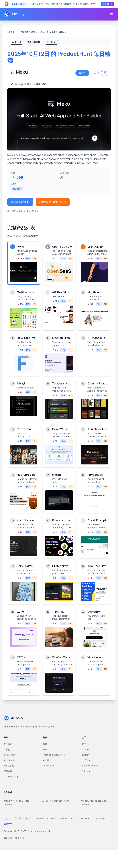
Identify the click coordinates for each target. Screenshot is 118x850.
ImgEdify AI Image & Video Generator (17, 802)
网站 (28, 258)
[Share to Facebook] (104, 73)
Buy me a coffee (90, 765)
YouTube (86, 760)
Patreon (86, 771)
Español (51, 818)
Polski (74, 818)
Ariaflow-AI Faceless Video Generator (94, 802)
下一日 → (51, 42)
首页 (12, 31)
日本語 (18, 818)
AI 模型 (7, 749)
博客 (45, 744)
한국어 (28, 818)
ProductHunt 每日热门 (54, 754)
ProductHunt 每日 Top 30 (32, 31)
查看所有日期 (33, 42)
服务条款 (8, 838)
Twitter (85, 754)
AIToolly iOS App (12, 776)
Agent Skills (9, 760)
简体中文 (8, 824)
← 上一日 (16, 42)
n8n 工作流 (9, 765)
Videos (46, 749)
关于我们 (8, 744)
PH (35, 258)
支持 (84, 744)
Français (63, 818)
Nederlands (87, 818)
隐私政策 (19, 838)
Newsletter (48, 765)
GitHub (85, 749)
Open (82, 73)
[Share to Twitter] (95, 73)
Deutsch (39, 818)
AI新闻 (46, 760)
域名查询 (8, 771)
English (7, 818)
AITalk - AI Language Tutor (55, 800)
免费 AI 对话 (9, 754)
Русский (100, 818)
